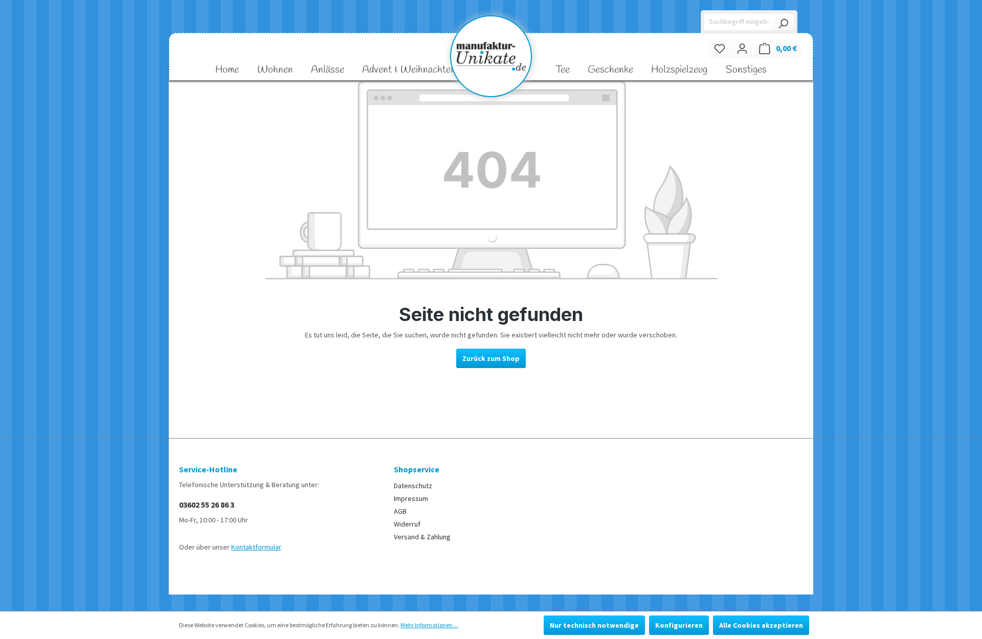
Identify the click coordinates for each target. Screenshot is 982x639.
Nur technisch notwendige (594, 625)
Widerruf (407, 524)
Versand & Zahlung (422, 536)
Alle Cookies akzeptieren (761, 625)
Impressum (411, 498)
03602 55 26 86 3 (206, 504)
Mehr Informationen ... (429, 625)
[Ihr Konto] (742, 48)
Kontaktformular (256, 547)
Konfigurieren (679, 625)
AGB (400, 511)
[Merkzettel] (719, 48)
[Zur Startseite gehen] (491, 56)
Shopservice (416, 469)
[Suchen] (783, 22)
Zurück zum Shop (491, 358)
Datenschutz (413, 485)
